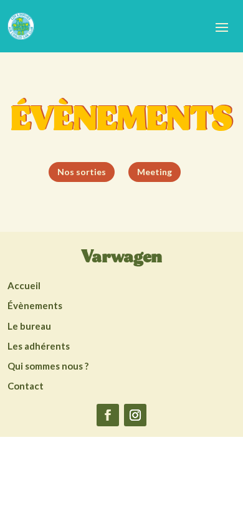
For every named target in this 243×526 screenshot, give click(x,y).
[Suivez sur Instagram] (135, 415)
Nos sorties (81, 171)
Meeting (154, 171)
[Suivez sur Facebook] (108, 415)
